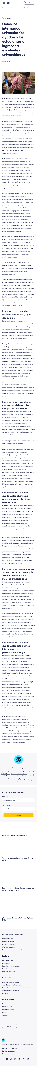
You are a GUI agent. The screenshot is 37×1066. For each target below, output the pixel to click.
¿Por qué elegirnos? (9, 947)
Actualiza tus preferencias (11, 985)
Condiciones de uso (9, 1051)
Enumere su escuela (9, 1004)
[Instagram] (11, 1059)
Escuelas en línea (8, 969)
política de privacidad (9, 1048)
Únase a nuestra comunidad (12, 950)
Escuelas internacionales (11, 966)
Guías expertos (9, 7)
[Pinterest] (28, 1059)
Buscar (18, 815)
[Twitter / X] (24, 1059)
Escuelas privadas (8, 971)
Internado (4, 10)
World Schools (5, 774)
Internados (6, 963)
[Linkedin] (15, 1059)
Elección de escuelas (18, 7)
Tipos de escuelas (28, 7)
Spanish (9, 1026)
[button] (29, 3)
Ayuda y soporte (8, 1009)
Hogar (3, 7)
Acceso (5, 993)
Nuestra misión (7, 938)
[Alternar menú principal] (4, 3)
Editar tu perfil (7, 1006)
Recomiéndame (7, 960)
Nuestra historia (8, 941)
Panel (4, 1012)
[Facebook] (7, 1059)
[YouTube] (19, 1059)
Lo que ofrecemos (8, 944)
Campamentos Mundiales (19, 774)
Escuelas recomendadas (10, 982)
